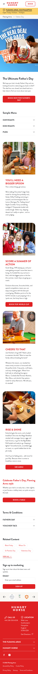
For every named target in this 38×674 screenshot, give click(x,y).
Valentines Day (26, 550)
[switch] (33, 340)
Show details (26, 361)
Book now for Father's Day (19, 99)
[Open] (4, 4)
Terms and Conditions (26, 670)
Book (30, 4)
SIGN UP (19, 586)
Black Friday (9, 545)
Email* (6, 576)
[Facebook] (4, 655)
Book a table (19, 500)
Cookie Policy (20, 666)
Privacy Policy (7, 670)
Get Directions (26, 634)
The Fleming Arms (12, 642)
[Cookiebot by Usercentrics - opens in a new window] (27, 297)
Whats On (22, 545)
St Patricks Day (10, 550)
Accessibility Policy (8, 666)
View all (6, 556)
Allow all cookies (19, 368)
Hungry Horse (10, 648)
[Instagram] (9, 655)
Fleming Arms (7, 17)
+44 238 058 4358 (11, 620)
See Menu (19, 467)
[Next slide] (33, 597)
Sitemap (15, 670)
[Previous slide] (4, 597)
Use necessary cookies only (19, 375)
